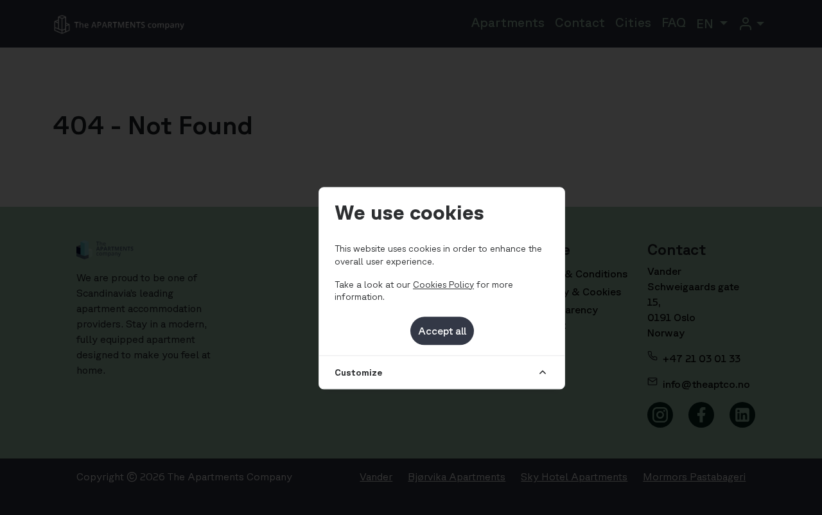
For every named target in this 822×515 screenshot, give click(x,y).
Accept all (442, 330)
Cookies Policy (443, 284)
